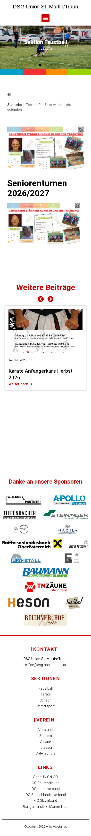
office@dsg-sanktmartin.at (45, 665)
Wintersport (46, 706)
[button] (45, 18)
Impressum (45, 748)
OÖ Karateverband (46, 789)
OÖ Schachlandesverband (45, 795)
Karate (45, 694)
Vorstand (45, 730)
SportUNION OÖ (45, 777)
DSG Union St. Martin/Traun (45, 7)
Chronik (45, 742)
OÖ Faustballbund (45, 783)
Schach (45, 700)
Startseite (14, 105)
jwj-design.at (58, 826)
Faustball (46, 689)
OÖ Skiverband (45, 801)
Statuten (45, 736)
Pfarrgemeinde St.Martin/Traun (45, 807)
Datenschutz (45, 753)
